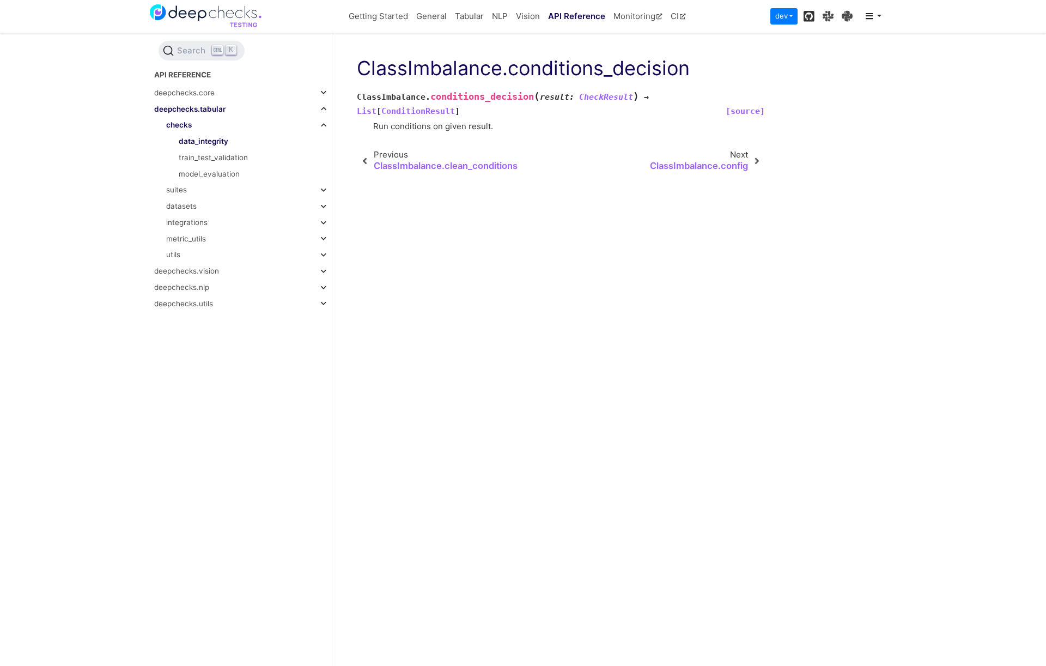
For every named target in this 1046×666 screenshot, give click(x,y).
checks (179, 124)
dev (781, 15)
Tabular (469, 16)
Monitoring (634, 16)
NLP (500, 16)
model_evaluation (209, 173)
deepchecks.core (184, 92)
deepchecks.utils (183, 303)
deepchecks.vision (186, 271)
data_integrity (203, 141)
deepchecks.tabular (190, 109)
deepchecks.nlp (181, 287)
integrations (187, 222)
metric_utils (186, 238)
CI (675, 16)
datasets (181, 206)
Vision (528, 16)
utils (173, 254)
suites (176, 189)
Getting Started (378, 16)
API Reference (576, 16)
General (431, 16)
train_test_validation (213, 157)
